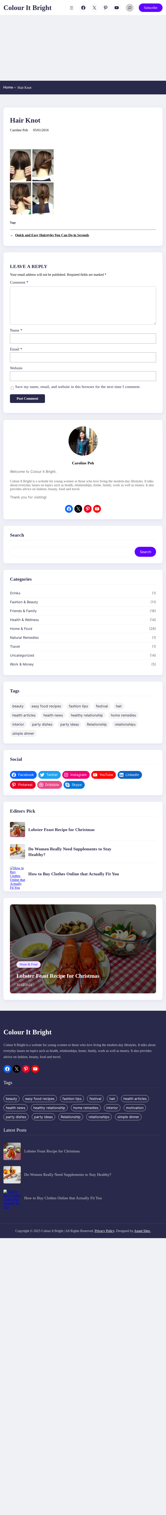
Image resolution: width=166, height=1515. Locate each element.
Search (145, 552)
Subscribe (150, 8)
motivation (135, 1108)
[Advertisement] (83, 48)
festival (102, 706)
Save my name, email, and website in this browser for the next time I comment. (77, 387)
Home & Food (21, 628)
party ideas (69, 724)
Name (16, 330)
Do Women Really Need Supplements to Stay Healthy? (67, 1174)
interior (18, 724)
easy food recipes (46, 706)
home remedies (123, 715)
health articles (23, 715)
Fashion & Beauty (24, 602)
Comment (19, 282)
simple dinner (23, 733)
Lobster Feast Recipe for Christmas (61, 829)
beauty (18, 706)
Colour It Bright (27, 8)
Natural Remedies (24, 637)
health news (53, 715)
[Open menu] (71, 7)
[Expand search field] (130, 8)
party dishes (42, 724)
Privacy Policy (104, 1231)
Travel (15, 646)
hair (119, 706)
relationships (125, 724)
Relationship (97, 724)
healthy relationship (87, 715)
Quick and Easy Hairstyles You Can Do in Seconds (52, 235)
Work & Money (22, 664)
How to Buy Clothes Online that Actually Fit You (73, 873)
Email (16, 349)
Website (16, 368)
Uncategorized (22, 655)
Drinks (15, 593)
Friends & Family (23, 611)
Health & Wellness (24, 620)
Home (9, 87)
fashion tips (78, 706)
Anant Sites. (142, 1231)
